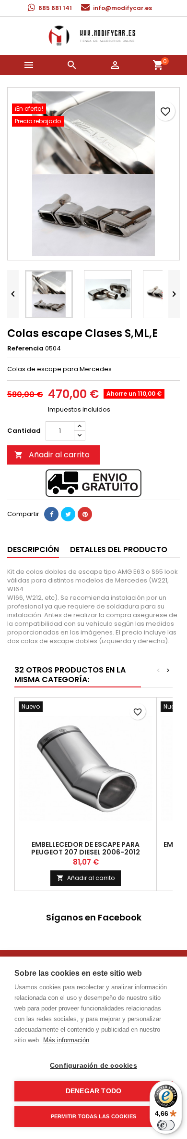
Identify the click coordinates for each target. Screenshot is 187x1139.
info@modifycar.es (122, 8)
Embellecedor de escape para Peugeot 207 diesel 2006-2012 (85, 848)
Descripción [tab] (33, 549)
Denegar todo (93, 1091)
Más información (66, 1040)
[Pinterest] (85, 514)
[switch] (166, 1125)
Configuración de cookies (93, 1065)
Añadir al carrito (52, 454)
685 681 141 (55, 8)
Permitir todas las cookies (93, 1116)
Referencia (25, 348)
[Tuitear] (68, 514)
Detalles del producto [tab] (118, 549)
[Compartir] (51, 514)
